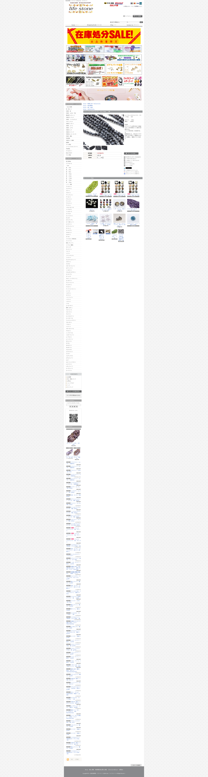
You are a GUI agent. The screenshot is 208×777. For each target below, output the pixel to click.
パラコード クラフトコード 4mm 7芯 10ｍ (73, 541)
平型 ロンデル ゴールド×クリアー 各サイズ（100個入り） (73, 587)
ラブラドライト (69, 351)
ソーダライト (69, 270)
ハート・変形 (69, 184)
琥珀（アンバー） (70, 242)
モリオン (68, 343)
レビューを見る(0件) (130, 163)
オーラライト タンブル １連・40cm (69, 457)
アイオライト (69, 186)
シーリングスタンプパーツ (72, 146)
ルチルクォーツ (69, 357)
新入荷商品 (68, 161)
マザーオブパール (70, 328)
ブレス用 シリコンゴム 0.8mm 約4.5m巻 (95, 233)
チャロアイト (69, 284)
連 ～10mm (68, 173)
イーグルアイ (69, 209)
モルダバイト (69, 347)
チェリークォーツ (70, 282)
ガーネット (68, 228)
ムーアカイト (69, 337)
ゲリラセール (69, 163)
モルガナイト (69, 345)
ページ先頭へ (136, 765)
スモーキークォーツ (70, 265)
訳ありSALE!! (69, 153)
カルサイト (68, 234)
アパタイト (68, 197)
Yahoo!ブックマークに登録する (132, 172)
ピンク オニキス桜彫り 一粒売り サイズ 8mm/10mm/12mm (73, 717)
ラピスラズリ (69, 349)
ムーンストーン (69, 339)
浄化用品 (68, 138)
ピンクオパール (69, 318)
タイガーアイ (69, 274)
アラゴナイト (69, 203)
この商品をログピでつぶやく (132, 170)
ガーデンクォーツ (70, 226)
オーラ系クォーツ (70, 222)
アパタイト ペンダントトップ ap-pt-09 (89, 236)
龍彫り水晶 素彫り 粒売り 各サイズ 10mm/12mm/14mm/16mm (73, 670)
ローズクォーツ (69, 368)
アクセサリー (69, 150)
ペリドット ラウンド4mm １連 (115, 236)
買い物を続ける (129, 162)
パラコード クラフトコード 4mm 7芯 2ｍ (73, 529)
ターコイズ (68, 276)
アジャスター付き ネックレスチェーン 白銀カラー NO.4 (73, 592)
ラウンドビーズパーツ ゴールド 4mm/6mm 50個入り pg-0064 (74, 688)
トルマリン (68, 293)
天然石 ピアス (69, 127)
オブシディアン (69, 219)
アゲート (68, 190)
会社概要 (69, 377)
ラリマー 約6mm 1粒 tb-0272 (93, 224)
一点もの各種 (69, 106)
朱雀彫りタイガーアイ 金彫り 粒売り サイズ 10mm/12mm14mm (74, 623)
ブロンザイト (69, 322)
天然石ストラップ (70, 132)
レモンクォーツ (69, 366)
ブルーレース (69, 309)
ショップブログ (113, 25)
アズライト (68, 192)
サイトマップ (70, 387)
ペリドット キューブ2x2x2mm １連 (92, 194)
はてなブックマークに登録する (132, 173)
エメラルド (68, 213)
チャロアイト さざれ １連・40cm (133, 209)
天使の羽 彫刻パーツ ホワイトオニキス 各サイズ (102, 237)
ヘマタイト (68, 324)
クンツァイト (69, 240)
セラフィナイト (69, 268)
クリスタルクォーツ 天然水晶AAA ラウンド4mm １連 (73, 739)
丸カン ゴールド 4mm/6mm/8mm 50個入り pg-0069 (73, 694)
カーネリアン (69, 230)
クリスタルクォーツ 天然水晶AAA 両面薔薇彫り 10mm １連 (121, 237)
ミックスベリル (69, 332)
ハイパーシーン (69, 297)
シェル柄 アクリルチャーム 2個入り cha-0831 (105, 224)
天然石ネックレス (70, 117)
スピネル (68, 263)
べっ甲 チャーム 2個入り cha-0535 (120, 209)
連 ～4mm (68, 167)
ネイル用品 (68, 144)
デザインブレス (69, 121)
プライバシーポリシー (113, 769)
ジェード (68, 251)
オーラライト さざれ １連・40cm (73, 444)
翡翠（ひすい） (69, 307)
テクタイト (68, 286)
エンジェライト (69, 215)
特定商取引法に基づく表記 (101, 769)
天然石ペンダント (70, 123)
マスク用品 (68, 155)
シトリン (68, 253)
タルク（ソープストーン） (72, 278)
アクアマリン (69, 188)
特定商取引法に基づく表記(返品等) (133, 157)
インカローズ (69, 211)
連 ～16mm (68, 180)
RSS (72, 759)
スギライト (68, 261)
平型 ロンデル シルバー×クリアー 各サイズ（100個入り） (73, 550)
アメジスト (68, 201)
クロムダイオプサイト (71, 272)
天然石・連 (68, 111)
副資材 (67, 142)
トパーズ (68, 291)
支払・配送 (91, 769)
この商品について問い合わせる (132, 160)
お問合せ (132, 25)
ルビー (67, 360)
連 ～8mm (68, 171)
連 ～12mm (68, 176)
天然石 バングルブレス (71, 119)
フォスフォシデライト (71, 320)
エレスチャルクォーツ (71, 259)
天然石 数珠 (69, 136)
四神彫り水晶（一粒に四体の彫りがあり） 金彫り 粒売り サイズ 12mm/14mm (73, 568)
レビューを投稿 (129, 165)
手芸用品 (68, 148)
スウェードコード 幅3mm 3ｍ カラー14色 (106, 209)
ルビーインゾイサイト (71, 362)
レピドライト (69, 364)
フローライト (69, 312)
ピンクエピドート (70, 316)
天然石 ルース (69, 125)
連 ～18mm (68, 182)
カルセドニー (69, 232)
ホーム (75, 25)
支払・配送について (94, 25)
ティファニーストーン (71, 289)
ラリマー (68, 353)
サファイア (68, 247)
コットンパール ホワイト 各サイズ (92, 209)
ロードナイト (69, 370)
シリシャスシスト (70, 255)
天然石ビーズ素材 (70, 140)
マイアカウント (128, 16)
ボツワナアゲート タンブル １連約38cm (77, 457)
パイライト (68, 299)
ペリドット (68, 326)
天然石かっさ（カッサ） (71, 134)
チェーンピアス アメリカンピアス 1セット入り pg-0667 (73, 577)
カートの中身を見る (73, 391)
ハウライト (68, 301)
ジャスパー (68, 257)
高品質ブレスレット (70, 115)
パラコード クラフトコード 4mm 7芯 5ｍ (73, 535)
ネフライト (68, 295)
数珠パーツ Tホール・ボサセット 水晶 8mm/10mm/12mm (72, 711)
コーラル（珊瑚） (70, 245)
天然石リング (69, 129)
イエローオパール (70, 207)
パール (67, 303)
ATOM (77, 759)
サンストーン (69, 249)
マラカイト (68, 330)
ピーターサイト (69, 305)
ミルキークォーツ (70, 334)
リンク (68, 385)
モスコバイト (69, 341)
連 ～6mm (68, 169)
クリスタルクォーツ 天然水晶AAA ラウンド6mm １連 (73, 752)
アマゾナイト (69, 199)
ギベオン (68, 236)
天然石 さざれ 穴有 (71, 113)
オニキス (68, 217)
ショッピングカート (137, 16)
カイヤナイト (69, 224)
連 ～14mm (69, 178)
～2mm (67, 165)
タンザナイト (69, 280)
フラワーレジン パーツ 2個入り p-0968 (133, 224)
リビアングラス (69, 355)
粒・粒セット (69, 109)
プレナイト (68, 314)
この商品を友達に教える (131, 158)
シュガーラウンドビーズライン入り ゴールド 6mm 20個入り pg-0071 (108, 233)
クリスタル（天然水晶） (71, 238)
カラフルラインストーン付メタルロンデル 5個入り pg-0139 (73, 632)
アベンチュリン (69, 194)
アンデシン (68, 205)
